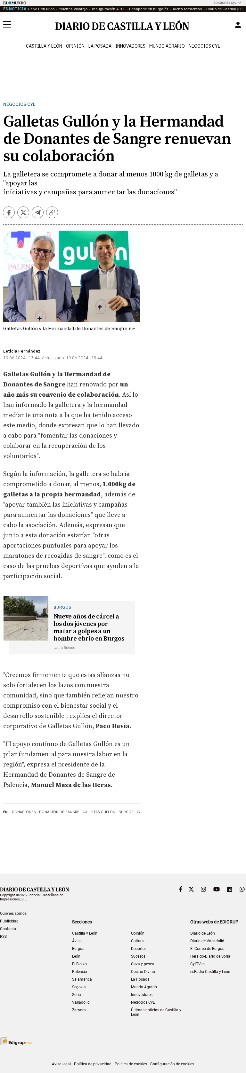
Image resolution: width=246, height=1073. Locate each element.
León (76, 956)
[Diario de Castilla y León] (122, 25)
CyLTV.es (197, 964)
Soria (76, 994)
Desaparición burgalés (148, 8)
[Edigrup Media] (16, 1040)
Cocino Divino (143, 971)
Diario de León (202, 933)
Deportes (138, 948)
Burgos (126, 812)
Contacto (8, 929)
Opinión (75, 46)
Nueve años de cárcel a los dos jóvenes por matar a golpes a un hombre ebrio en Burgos (88, 628)
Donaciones (24, 812)
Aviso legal (61, 1064)
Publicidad (9, 921)
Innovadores (130, 46)
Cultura (137, 941)
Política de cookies (131, 1064)
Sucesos (138, 956)
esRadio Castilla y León (210, 971)
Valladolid (81, 1002)
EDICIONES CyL (225, 2)
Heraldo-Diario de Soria (210, 956)
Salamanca (82, 979)
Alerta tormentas (187, 8)
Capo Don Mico (41, 8)
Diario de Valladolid (207, 941)
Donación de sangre (59, 812)
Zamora (79, 1010)
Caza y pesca (142, 964)
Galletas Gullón (99, 812)
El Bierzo (79, 964)
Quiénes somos (13, 913)
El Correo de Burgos (207, 948)
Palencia (79, 971)
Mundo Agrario (167, 46)
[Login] (238, 25)
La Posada (99, 46)
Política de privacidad (92, 1064)
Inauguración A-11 (108, 8)
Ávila (76, 941)
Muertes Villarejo (73, 8)
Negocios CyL (204, 46)
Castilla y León (44, 46)
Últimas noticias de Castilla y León (156, 1012)
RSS (3, 936)
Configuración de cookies (172, 1064)
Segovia (79, 987)
